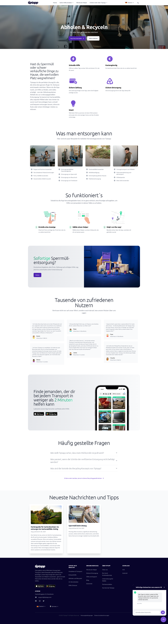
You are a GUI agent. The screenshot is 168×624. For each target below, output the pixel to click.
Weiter (37, 275)
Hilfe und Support (91, 576)
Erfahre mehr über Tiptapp (98, 2)
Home (55, 2)
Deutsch (130, 2)
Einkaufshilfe (72, 575)
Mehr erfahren (93, 38)
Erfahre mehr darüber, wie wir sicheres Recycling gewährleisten (83, 478)
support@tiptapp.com (44, 597)
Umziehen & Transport (75, 571)
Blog (87, 580)
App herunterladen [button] (76, 38)
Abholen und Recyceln (75, 578)
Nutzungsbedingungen (87, 615)
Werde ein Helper (81, 2)
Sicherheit (89, 583)
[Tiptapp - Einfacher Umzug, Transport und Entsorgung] (33, 2)
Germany (54, 606)
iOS (123, 569)
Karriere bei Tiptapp (108, 588)
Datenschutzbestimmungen (101, 615)
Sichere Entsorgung (92, 573)
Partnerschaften (107, 584)
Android (124, 573)
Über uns (105, 569)
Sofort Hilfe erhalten (66, 2)
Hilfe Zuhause (73, 585)
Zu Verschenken (73, 582)
